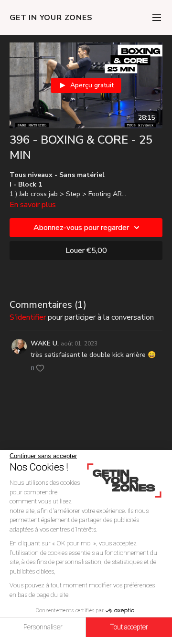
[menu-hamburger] (156, 17)
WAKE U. (45, 343)
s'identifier (28, 317)
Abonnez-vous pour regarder (81, 227)
